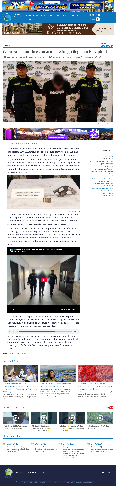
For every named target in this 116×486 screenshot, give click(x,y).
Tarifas (43, 472)
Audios (29, 19)
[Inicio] (7, 17)
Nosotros (18, 472)
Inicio (28, 16)
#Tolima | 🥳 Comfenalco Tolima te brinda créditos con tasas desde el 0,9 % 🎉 (72, 428)
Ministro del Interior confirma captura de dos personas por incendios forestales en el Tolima (101, 181)
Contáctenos (31, 472)
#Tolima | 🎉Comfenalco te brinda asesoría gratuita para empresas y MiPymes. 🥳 (42, 428)
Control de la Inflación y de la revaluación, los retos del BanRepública (102, 191)
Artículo (17, 40)
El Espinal (25, 353)
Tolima (18, 353)
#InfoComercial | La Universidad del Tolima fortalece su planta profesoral (15, 428)
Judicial (11, 40)
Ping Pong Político (58, 16)
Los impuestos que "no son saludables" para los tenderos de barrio (101, 171)
